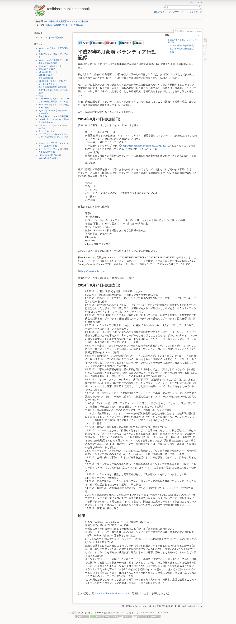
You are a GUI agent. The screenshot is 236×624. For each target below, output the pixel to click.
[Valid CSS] (140, 616)
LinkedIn (127, 43)
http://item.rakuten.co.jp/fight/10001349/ (144, 145)
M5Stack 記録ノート (48, 72)
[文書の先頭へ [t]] (205, 59)
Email (140, 43)
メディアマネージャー (177, 12)
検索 (200, 7)
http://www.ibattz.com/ (93, 271)
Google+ (113, 43)
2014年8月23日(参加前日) (182, 45)
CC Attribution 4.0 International (154, 612)
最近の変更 (159, 12)
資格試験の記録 (46, 78)
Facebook (98, 43)
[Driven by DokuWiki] (154, 616)
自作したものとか (47, 131)
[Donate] (96, 616)
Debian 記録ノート (47, 75)
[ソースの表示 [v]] (205, 40)
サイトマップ (195, 12)
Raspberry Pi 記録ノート (50, 66)
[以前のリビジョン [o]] (205, 46)
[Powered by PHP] (111, 616)
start (46, 21)
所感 (172, 52)
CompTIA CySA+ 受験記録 (51, 37)
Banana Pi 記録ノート (49, 69)
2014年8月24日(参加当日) (182, 49)
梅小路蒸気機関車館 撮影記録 (52, 87)
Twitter (85, 43)
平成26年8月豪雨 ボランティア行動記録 (69, 21)
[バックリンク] (205, 53)
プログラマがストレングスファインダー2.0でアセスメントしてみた (54, 137)
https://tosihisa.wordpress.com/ (112, 593)
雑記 (41, 95)
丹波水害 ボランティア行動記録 (53, 116)
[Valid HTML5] (125, 616)
